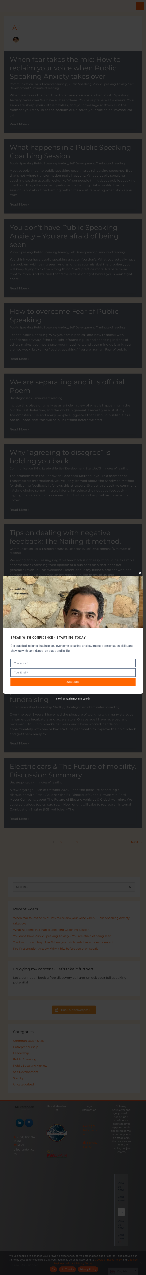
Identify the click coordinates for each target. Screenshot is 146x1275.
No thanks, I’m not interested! (73, 698)
